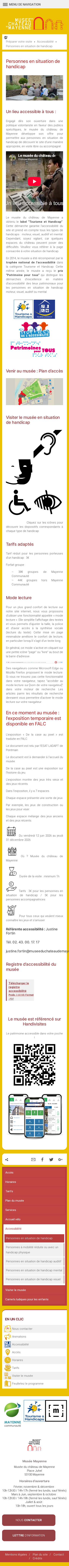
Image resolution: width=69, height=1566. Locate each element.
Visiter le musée (15, 1290)
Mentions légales (16, 1554)
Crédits (37, 1558)
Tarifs (9, 1191)
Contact (58, 1554)
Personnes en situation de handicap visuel (33, 1279)
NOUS (29, 1520)
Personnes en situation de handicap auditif (33, 1261)
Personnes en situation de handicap (29, 1238)
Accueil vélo (13, 1219)
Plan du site (40, 1554)
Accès (9, 1172)
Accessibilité (13, 1228)
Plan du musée (14, 1200)
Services (10, 1210)
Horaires (10, 1182)
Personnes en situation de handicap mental (34, 1270)
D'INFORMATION (29, 1535)
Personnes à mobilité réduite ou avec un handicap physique (32, 1250)
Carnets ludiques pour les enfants (26, 1299)
